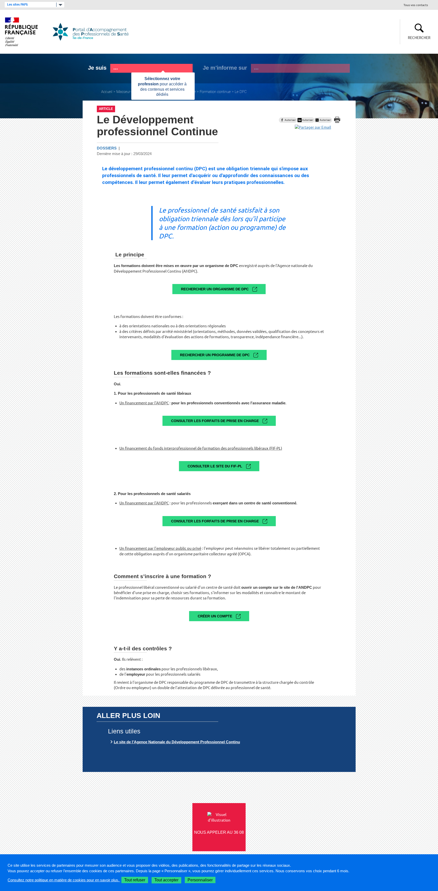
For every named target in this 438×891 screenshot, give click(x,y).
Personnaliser (200, 880)
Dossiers (107, 148)
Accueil (106, 91)
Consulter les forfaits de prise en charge (215, 421)
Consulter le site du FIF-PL (215, 466)
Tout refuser (134, 880)
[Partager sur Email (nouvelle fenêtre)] (313, 127)
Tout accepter (166, 880)
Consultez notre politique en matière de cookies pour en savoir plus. (64, 880)
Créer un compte (215, 616)
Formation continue (215, 91)
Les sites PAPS (17, 4)
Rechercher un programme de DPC (215, 355)
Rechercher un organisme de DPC (215, 289)
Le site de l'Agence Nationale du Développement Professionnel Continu (177, 742)
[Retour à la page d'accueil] (93, 31)
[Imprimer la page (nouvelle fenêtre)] (337, 120)
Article (106, 109)
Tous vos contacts (416, 5)
